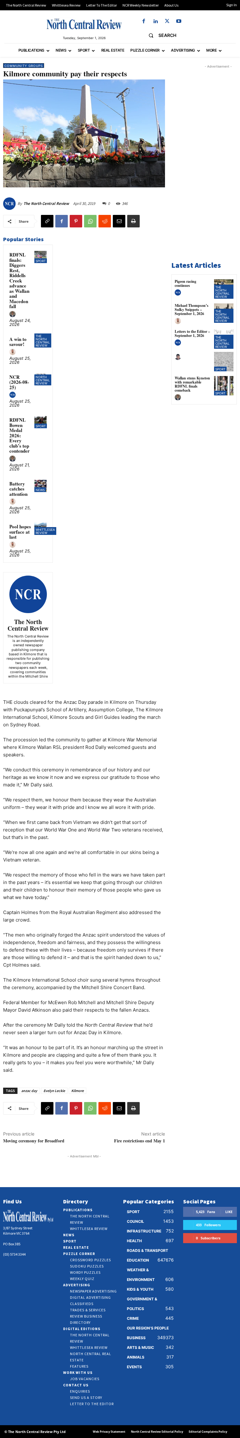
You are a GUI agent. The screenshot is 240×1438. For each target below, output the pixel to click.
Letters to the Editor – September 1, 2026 (192, 333)
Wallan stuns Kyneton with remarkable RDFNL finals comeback (192, 384)
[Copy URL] (47, 221)
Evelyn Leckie (54, 1090)
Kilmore (77, 1090)
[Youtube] (178, 21)
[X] (167, 21)
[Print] (133, 221)
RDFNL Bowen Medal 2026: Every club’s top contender (19, 435)
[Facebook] (144, 21)
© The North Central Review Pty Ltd (35, 1431)
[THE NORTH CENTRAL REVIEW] (84, 24)
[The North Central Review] (10, 203)
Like (228, 1211)
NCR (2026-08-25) (19, 382)
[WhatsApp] (90, 221)
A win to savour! (18, 342)
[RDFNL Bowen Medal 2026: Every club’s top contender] (40, 422)
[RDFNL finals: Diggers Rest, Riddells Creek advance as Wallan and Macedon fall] (40, 257)
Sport (41, 261)
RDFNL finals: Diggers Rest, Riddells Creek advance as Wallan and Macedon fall (19, 280)
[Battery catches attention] (40, 486)
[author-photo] (13, 314)
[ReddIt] (104, 221)
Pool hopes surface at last (20, 531)
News (40, 490)
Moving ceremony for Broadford (33, 1140)
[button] (160, 35)
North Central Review (43, 380)
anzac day (29, 1090)
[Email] (119, 221)
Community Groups (23, 66)
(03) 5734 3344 (14, 1254)
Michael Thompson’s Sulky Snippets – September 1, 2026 (191, 309)
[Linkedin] (155, 21)
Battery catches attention (18, 488)
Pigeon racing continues (185, 283)
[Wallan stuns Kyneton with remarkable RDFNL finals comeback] (223, 385)
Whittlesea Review (45, 531)
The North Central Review (46, 203)
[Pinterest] (76, 221)
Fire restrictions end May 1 (139, 1140)
